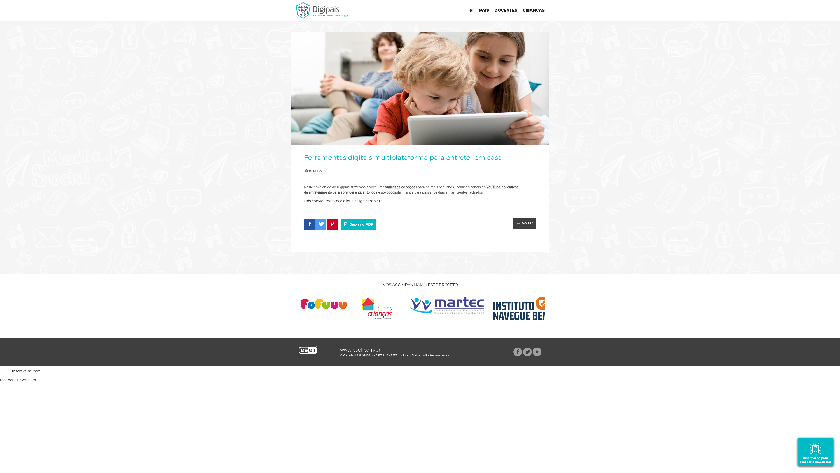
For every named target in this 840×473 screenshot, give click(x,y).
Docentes (505, 10)
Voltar (527, 223)
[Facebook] (309, 224)
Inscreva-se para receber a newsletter (815, 460)
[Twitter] (320, 224)
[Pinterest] (332, 224)
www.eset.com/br (360, 349)
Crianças (534, 10)
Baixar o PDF (360, 224)
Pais (484, 10)
